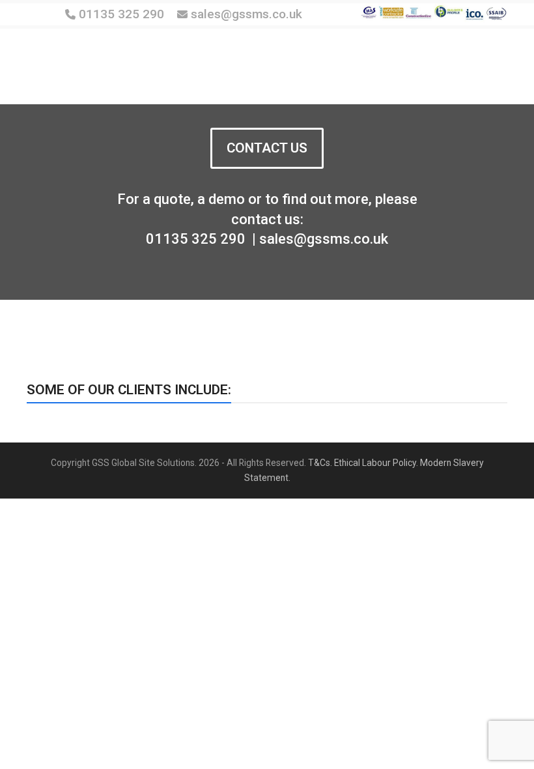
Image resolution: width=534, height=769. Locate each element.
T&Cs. (320, 462)
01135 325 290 (121, 14)
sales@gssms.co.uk (245, 14)
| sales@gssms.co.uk (318, 239)
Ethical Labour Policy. (376, 462)
